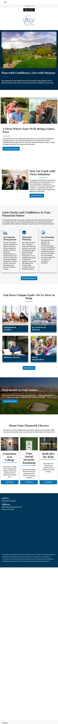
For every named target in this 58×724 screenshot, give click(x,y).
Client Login (30, 9)
